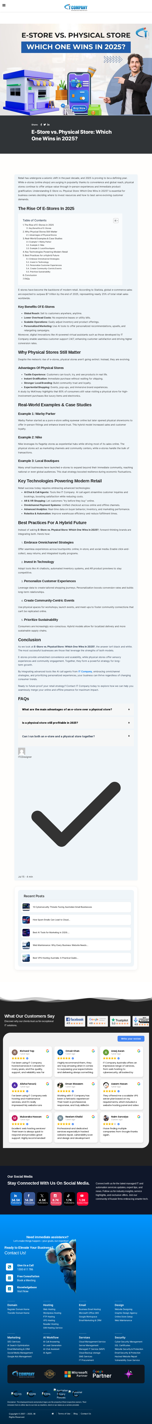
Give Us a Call (25, 1265)
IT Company (85, 671)
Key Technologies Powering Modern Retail (46, 252)
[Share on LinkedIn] (48, 124)
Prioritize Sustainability (40, 271)
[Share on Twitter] (44, 124)
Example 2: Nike (37, 245)
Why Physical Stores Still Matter (41, 231)
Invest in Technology (39, 262)
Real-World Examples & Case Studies (43, 238)
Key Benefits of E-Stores (40, 228)
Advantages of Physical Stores (43, 235)
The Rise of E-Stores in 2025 (39, 225)
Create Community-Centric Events (46, 268)
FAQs (27, 278)
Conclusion (31, 275)
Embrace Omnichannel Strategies (44, 259)
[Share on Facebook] (41, 124)
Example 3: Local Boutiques (42, 248)
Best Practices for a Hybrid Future (42, 255)
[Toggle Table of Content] (114, 220)
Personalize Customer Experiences (46, 265)
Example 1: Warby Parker (40, 242)
